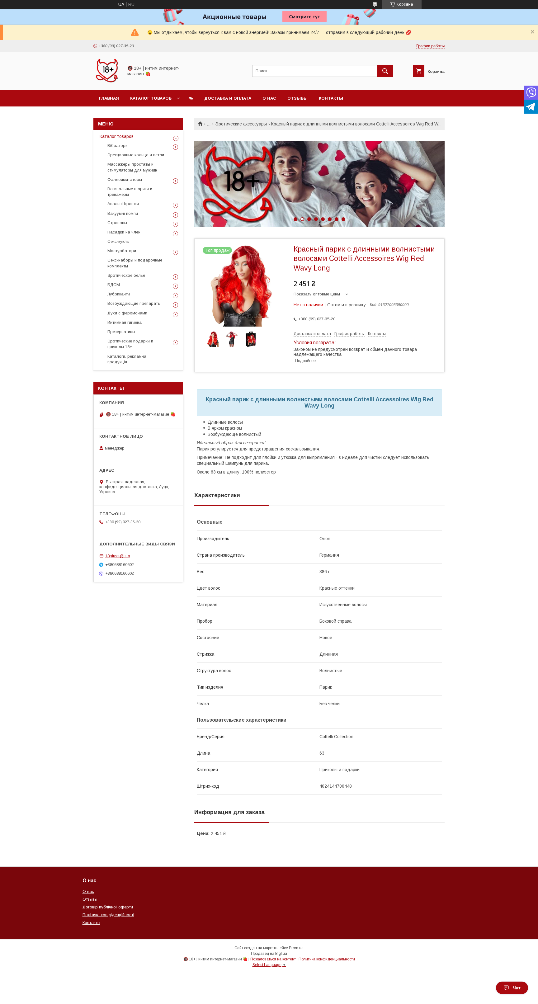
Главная (109, 98)
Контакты (331, 98)
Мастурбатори (121, 250)
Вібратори (117, 145)
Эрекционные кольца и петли (135, 155)
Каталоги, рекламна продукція (126, 359)
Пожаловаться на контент (273, 959)
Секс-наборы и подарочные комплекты (134, 263)
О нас (269, 98)
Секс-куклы (118, 241)
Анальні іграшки (123, 203)
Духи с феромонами (127, 313)
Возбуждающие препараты (134, 303)
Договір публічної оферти (108, 907)
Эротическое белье (126, 275)
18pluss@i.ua (117, 556)
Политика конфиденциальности (327, 959)
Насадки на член (123, 232)
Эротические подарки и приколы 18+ (130, 344)
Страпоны (117, 222)
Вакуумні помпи (122, 213)
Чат (517, 987)
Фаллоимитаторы (124, 179)
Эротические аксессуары (241, 123)
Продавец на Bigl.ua (269, 953)
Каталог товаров (151, 98)
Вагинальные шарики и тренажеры (129, 191)
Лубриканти (118, 294)
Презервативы (121, 331)
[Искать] (385, 71)
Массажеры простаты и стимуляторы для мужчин (132, 167)
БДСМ (113, 284)
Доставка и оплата (227, 98)
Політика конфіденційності (108, 914)
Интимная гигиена (124, 322)
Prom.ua (296, 948)
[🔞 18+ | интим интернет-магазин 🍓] (106, 82)
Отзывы (297, 98)
